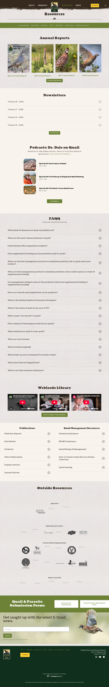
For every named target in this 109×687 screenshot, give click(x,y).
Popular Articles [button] (12, 465)
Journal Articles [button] (11, 472)
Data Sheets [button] (10, 441)
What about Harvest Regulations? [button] (24, 362)
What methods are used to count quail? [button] (26, 331)
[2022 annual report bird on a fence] (43, 72)
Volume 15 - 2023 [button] (15, 125)
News (45, 650)
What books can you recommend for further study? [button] (32, 355)
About (22, 650)
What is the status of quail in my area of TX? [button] (28, 308)
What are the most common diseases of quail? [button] (29, 238)
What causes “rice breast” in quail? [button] (24, 316)
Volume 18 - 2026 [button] (16, 102)
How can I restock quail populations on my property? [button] (32, 292)
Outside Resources (82, 25)
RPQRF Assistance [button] (67, 441)
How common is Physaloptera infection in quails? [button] (31, 323)
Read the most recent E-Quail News (15, 639)
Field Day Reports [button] (12, 433)
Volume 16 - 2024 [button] (15, 117)
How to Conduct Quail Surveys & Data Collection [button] (77, 458)
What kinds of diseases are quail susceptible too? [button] (31, 230)
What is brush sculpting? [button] (19, 347)
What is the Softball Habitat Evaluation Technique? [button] (32, 300)
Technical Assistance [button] (69, 433)
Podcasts (44, 25)
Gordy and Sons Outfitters (59, 154)
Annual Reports (23, 25)
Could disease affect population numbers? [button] (27, 246)
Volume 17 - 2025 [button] (15, 109)
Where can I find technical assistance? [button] (26, 370)
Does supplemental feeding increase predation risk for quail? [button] (36, 253)
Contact (67, 650)
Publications (69, 25)
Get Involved (58, 650)
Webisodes (59, 25)
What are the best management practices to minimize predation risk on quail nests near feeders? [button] (49, 262)
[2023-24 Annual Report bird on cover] (19, 58)
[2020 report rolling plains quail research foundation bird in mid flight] (90, 58)
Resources (38, 650)
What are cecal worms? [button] (19, 339)
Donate (95, 5)
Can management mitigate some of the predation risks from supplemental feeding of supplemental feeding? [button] (48, 283)
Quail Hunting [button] (65, 467)
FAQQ (51, 25)
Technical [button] (8, 449)
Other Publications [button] (13, 457)
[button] (54, 80)
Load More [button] (54, 201)
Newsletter (35, 25)
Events (50, 650)
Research (29, 650)
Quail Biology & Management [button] (72, 449)
